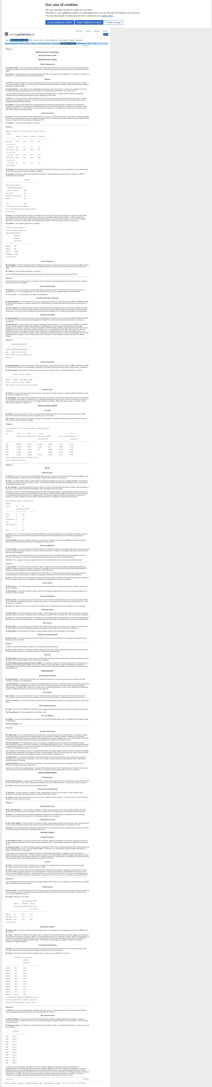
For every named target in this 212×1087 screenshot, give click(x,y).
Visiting (71, 40)
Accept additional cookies (59, 22)
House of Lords (24, 43)
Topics (95, 43)
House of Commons (11, 43)
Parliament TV (81, 43)
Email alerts (88, 31)
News (89, 43)
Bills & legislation (44, 43)
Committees (55, 43)
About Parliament (51, 40)
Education (79, 40)
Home (7, 40)
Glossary (13, 1083)
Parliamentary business (19, 40)
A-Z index (7, 1083)
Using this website (49, 1083)
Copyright (57, 1083)
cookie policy (107, 16)
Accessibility (79, 31)
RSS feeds (97, 31)
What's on (34, 43)
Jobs (41, 1083)
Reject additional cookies (89, 22)
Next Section (9, 1079)
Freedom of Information (31, 1083)
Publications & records (68, 43)
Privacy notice (65, 1083)
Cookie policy (73, 1083)
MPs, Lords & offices (36, 40)
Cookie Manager (82, 1083)
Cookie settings (113, 22)
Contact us (105, 31)
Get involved (63, 40)
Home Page (86, 45)
